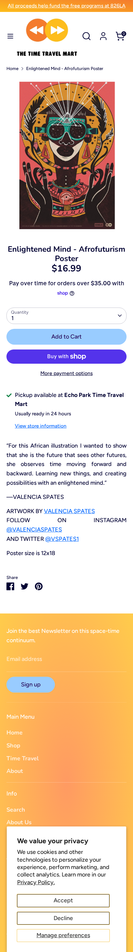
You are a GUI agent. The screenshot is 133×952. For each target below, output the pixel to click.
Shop (13, 745)
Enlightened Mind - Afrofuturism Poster (64, 68)
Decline (63, 918)
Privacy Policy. (36, 882)
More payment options (66, 373)
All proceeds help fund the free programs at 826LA (67, 6)
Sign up (31, 684)
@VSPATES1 (62, 538)
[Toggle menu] (8, 36)
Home (12, 68)
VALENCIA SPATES (69, 511)
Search (15, 810)
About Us (19, 822)
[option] (66, 156)
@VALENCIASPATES (34, 529)
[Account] (103, 34)
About (14, 771)
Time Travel (22, 758)
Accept (63, 900)
